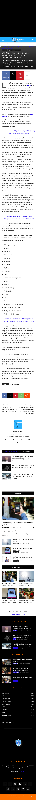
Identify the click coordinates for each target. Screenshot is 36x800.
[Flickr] (10, 784)
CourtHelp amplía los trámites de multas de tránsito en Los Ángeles (22, 476)
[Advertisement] (18, 18)
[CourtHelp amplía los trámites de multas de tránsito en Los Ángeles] (6, 476)
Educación (21, 598)
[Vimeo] (29, 440)
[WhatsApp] (21, 395)
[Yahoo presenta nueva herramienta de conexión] (6, 550)
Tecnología (15, 543)
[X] (10, 395)
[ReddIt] (27, 395)
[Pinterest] (15, 395)
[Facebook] (4, 395)
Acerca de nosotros (8, 722)
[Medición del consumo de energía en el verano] (6, 542)
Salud (3, 470)
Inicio (2, 44)
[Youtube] (18, 443)
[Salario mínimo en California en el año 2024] (6, 662)
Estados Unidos (17, 50)
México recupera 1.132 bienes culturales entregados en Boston (22, 459)
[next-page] (6, 483)
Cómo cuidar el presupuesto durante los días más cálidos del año (9, 409)
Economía (15, 663)
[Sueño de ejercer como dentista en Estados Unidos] (6, 679)
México (4, 461)
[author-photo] (18, 429)
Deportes (10, 50)
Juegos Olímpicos (14, 384)
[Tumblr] (13, 789)
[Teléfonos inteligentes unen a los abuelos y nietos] (6, 559)
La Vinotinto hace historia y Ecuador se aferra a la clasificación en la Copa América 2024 (26, 410)
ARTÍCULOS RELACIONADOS (13, 451)
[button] (3, 39)
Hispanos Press (8, 66)
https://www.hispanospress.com (18, 434)
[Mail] (18, 440)
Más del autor (27, 451)
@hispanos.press (18, 614)
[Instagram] (10, 440)
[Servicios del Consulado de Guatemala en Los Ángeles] (6, 671)
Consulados (16, 672)
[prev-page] (3, 483)
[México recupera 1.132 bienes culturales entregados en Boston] (6, 459)
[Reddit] (8, 789)
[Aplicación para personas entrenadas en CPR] (18, 508)
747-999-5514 (22, 772)
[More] (27, 75)
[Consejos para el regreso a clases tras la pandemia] (26, 593)
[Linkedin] (14, 440)
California (8, 44)
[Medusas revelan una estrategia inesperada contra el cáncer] (6, 467)
